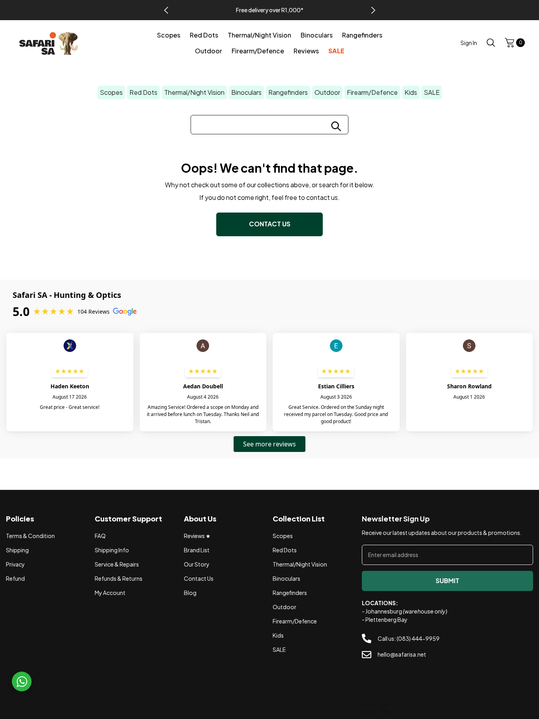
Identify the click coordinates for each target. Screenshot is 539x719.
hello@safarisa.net (402, 654)
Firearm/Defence (372, 92)
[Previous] (166, 10)
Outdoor (327, 92)
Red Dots (143, 92)
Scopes (111, 92)
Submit (447, 580)
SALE (432, 92)
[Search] (491, 42)
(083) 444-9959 (418, 638)
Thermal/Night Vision (194, 92)
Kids (410, 92)
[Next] (373, 10)
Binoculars (246, 92)
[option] (269, 10)
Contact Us (269, 224)
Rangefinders (288, 92)
